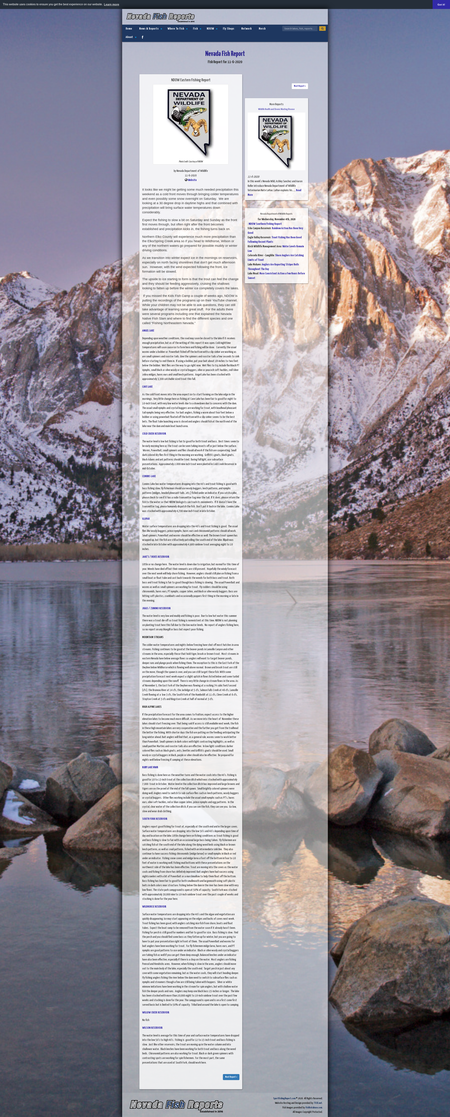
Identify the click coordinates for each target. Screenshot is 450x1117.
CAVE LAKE (147, 386)
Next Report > (231, 1077)
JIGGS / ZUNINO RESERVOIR (156, 608)
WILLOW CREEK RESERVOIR (155, 1012)
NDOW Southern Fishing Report (265, 223)
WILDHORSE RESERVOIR (154, 906)
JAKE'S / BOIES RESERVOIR (155, 556)
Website (192, 180)
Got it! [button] (441, 4)
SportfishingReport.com (284, 1098)
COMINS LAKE (149, 476)
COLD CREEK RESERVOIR (154, 433)
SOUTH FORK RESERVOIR (154, 818)
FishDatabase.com (314, 1107)
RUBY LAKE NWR (150, 767)
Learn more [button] (111, 4)
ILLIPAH (146, 518)
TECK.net (318, 1103)
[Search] (322, 28)
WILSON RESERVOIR (152, 1027)
